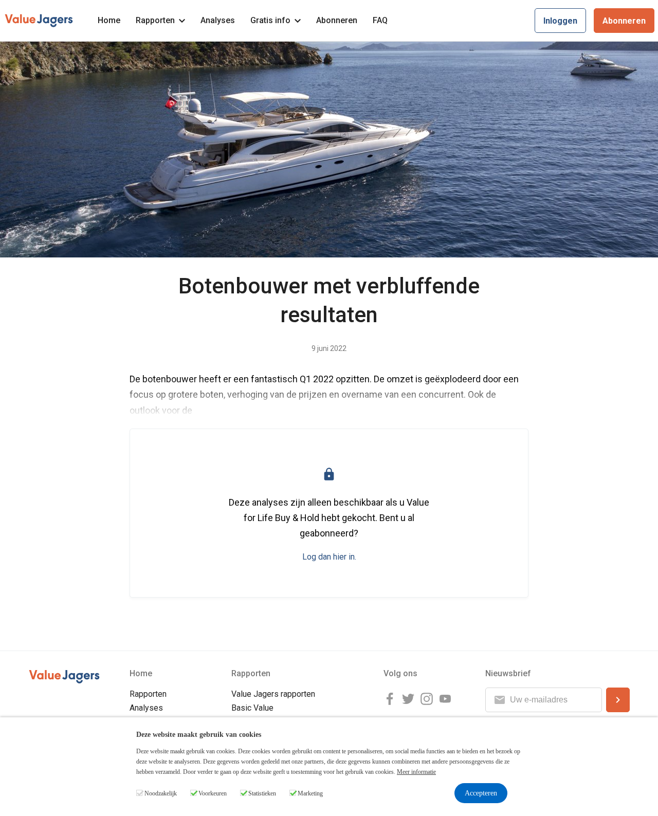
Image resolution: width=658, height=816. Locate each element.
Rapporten (155, 20)
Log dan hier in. (329, 557)
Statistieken (262, 793)
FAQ (380, 20)
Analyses (217, 20)
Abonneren (336, 20)
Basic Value (252, 708)
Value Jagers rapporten (273, 694)
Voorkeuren (212, 793)
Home (109, 20)
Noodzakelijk (160, 793)
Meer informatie (416, 771)
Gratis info (270, 20)
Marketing (310, 793)
